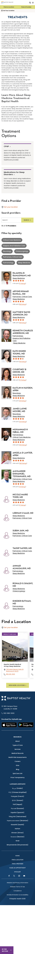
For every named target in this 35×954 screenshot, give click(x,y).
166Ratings (22, 361)
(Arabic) (17, 788)
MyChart (17, 872)
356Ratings (22, 445)
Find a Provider (26, 7)
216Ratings (22, 401)
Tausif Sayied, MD (22, 548)
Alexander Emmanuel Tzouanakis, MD (22, 474)
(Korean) (17, 800)
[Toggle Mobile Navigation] (33, 2)
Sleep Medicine (24, 263)
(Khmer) (17, 833)
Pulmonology (8, 263)
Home (17, 855)
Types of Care (18, 745)
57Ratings (22, 505)
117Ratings (22, 283)
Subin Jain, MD (21, 531)
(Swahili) (17, 825)
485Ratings (23, 463)
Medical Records (18, 753)
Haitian (17, 829)
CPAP (6, 146)
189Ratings (22, 304)
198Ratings (22, 323)
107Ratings (22, 380)
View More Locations (17, 685)
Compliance (18, 891)
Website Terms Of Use (17, 887)
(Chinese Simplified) (17, 792)
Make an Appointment (17, 868)
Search (26, 220)
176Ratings (22, 487)
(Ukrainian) (17, 821)
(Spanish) (17, 812)
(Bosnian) (17, 837)
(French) (17, 796)
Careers (17, 761)
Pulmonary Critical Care (12, 257)
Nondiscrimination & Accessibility (17, 895)
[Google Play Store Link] (26, 724)
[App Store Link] (9, 724)
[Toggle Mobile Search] (30, 2)
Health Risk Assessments (17, 757)
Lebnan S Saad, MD (23, 513)
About (17, 741)
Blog (17, 769)
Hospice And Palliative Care (14, 246)
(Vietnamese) (17, 817)
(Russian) (17, 808)
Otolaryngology (22, 251)
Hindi (17, 841)
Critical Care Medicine (12, 240)
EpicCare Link (17, 773)
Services (18, 749)
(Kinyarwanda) (17, 845)
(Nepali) (17, 804)
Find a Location (9, 7)
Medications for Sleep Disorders (14, 173)
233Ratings (22, 422)
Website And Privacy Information (17, 883)
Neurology (7, 251)
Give (17, 765)
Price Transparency (18, 777)
